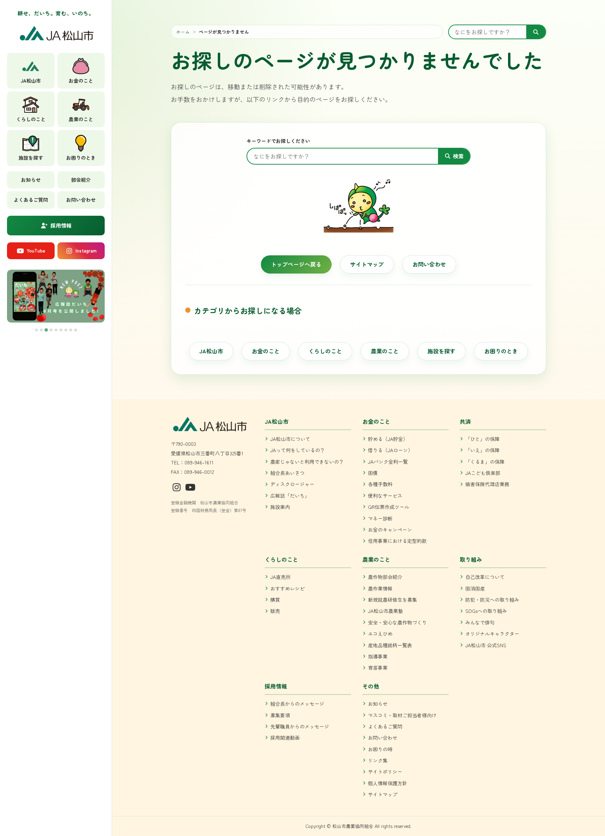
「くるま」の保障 (485, 461)
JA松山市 (211, 351)
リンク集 (378, 760)
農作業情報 (380, 588)
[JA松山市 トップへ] (56, 35)
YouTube (36, 250)
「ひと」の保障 (482, 438)
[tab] (36, 330)
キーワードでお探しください (278, 140)
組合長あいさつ (287, 472)
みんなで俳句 (480, 622)
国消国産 (475, 588)
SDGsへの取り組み (486, 610)
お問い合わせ (81, 199)
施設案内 (280, 506)
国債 (373, 472)
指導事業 (378, 656)
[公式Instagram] (178, 486)
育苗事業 (378, 667)
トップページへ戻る (296, 264)
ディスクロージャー (292, 484)
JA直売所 (280, 576)
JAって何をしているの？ (297, 450)
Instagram (86, 250)
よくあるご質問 (31, 199)
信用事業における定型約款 (397, 540)
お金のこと (266, 351)
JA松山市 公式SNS (485, 645)
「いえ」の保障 (482, 450)
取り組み (471, 559)
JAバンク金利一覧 (388, 461)
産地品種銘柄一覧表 (390, 645)
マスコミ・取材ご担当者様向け (402, 715)
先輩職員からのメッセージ (299, 726)
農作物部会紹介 (385, 576)
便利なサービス (385, 495)
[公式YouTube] (190, 486)
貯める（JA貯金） (388, 438)
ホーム (183, 31)
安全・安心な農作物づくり (397, 622)
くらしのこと (325, 351)
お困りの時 (380, 749)
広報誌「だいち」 (290, 495)
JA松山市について (290, 438)
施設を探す (441, 351)
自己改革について (485, 576)
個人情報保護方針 (387, 783)
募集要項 (280, 715)
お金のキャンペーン (390, 529)
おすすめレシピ (287, 588)
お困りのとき (501, 351)
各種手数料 (380, 484)
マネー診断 (380, 518)
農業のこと (385, 351)
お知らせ (31, 179)
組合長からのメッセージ (297, 703)
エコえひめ (380, 633)
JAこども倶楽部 (482, 472)
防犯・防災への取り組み (492, 599)
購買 (275, 599)
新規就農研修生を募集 (392, 599)
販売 (275, 610)
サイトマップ (367, 264)
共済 (465, 421)
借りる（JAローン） (390, 450)
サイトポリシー (385, 771)
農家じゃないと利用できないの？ (307, 461)
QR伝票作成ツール (388, 506)
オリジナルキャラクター (492, 633)
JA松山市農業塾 (385, 610)
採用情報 (60, 225)
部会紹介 (81, 179)
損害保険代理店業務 (487, 484)
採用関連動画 (285, 737)
